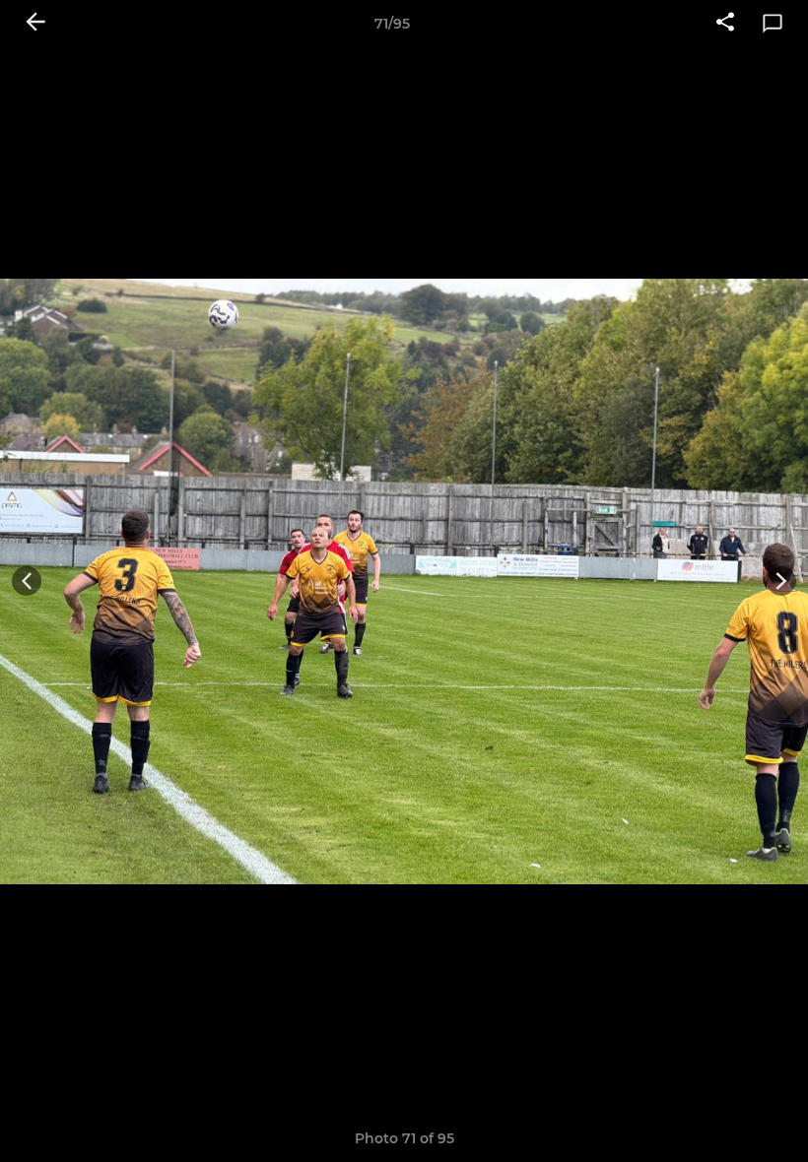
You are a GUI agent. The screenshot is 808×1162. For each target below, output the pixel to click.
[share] (725, 23)
